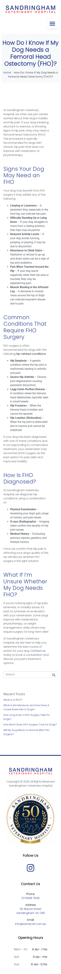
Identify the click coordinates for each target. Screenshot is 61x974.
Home (7, 72)
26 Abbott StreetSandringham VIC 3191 (30, 911)
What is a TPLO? (12, 700)
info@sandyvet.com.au (30, 924)
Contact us (37, 651)
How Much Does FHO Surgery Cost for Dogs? (30, 724)
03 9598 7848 (30, 898)
